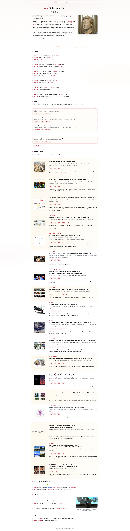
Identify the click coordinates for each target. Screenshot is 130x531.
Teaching (74, 2)
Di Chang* (51, 342)
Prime (46, 8)
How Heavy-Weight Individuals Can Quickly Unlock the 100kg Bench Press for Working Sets (55, 138)
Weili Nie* (57, 181)
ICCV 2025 (52, 75)
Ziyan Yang (81, 163)
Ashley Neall (64, 275)
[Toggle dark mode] (127, 2)
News (51, 2)
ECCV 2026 (55, 55)
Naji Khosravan (81, 360)
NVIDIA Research (56, 485)
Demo (67, 294)
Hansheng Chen (86, 181)
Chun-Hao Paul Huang (76, 429)
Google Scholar (55, 47)
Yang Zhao (76, 306)
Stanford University (55, 15)
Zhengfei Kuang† (87, 255)
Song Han (83, 199)
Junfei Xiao (75, 163)
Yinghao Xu (86, 163)
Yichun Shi (64, 342)
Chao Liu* (62, 181)
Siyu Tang (57, 257)
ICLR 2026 (60, 66)
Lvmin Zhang (65, 163)
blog (47, 68)
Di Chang (51, 376)
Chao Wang (54, 378)
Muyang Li (64, 199)
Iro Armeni (88, 360)
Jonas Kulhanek (60, 324)
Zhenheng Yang (93, 163)
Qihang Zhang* (59, 255)
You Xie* (61, 376)
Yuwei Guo (70, 163)
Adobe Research (50, 489)
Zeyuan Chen (66, 378)
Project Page (53, 168)
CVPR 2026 (53, 62)
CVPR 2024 (58, 85)
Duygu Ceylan (68, 489)
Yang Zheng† (94, 255)
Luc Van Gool (71, 21)
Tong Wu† (72, 255)
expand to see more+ (37, 42)
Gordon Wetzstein (80, 165)
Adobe (58, 94)
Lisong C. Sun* (57, 275)
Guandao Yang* (62, 409)
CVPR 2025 (56, 80)
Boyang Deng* (67, 219)
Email (44, 47)
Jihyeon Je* (52, 409)
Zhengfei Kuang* (74, 219)
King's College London (61, 508)
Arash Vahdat (74, 183)
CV (48, 47)
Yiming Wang (52, 255)
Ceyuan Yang (58, 163)
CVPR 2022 (53, 96)
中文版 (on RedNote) (46, 113)
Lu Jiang (73, 165)
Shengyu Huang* (65, 360)
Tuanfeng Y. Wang (86, 429)
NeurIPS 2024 (51, 82)
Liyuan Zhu (51, 360)
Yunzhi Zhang (66, 291)
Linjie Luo (77, 378)
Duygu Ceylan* (58, 429)
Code (68, 222)
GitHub (73, 47)
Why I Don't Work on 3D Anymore (42, 110)
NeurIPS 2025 (54, 71)
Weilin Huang (85, 342)
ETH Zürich (56, 21)
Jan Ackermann (53, 219)
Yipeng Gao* (66, 376)
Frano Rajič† (52, 257)
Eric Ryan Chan (58, 291)
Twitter (79, 47)
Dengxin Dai (66, 468)
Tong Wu (69, 275)
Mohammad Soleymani (54, 344)
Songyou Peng (82, 219)
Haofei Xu (73, 324)
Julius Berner (68, 181)
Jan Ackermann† (78, 255)
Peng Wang (63, 344)
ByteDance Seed (56, 487)
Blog (55, 2)
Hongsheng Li (77, 394)
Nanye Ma (80, 181)
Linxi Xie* (51, 275)
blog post (43, 59)
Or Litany (91, 409)
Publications (61, 2)
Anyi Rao (78, 199)
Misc (79, 2)
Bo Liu (68, 342)
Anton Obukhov (82, 448)
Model (63, 222)
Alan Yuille (51, 165)
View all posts (36, 145)
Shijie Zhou (78, 342)
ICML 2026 (50, 57)
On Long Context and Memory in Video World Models (47, 125)
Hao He (66, 394)
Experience (67, 2)
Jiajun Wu (79, 291)
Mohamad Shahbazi (74, 448)
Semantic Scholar (65, 47)
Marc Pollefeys (79, 324)
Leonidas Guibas (45, 16)
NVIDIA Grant (49, 78)
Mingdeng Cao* (57, 342)
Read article (37, 113)
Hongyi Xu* (56, 376)
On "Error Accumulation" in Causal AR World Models (46, 117)
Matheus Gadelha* (66, 429)
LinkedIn (85, 47)
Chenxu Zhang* (88, 376)
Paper (59, 168)
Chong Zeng (69, 199)
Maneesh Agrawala (67, 165)
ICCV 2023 (54, 89)
